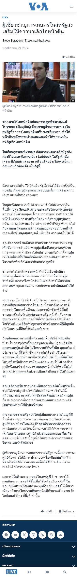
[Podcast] (51, 534)
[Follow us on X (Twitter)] (24, 534)
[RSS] (42, 534)
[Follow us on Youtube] (15, 534)
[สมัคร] (60, 534)
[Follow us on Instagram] (33, 534)
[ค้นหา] (65, 572)
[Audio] (29, 572)
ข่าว (5, 17)
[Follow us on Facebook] (6, 534)
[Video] (47, 572)
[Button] (68, 56)
